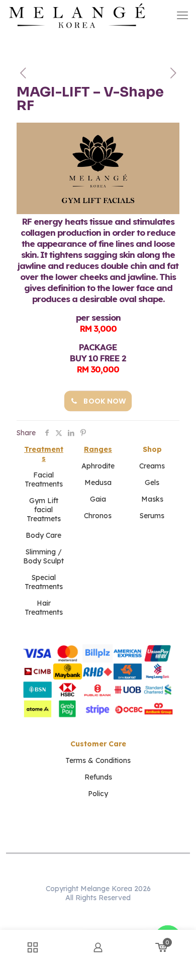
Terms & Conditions (98, 760)
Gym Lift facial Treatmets (44, 509)
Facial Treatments (44, 479)
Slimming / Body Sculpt (43, 556)
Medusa (98, 482)
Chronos (98, 515)
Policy (98, 793)
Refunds (98, 777)
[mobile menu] (182, 15)
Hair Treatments (44, 608)
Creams (152, 465)
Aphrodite (98, 465)
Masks (152, 499)
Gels (152, 482)
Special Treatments (44, 582)
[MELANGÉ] (77, 15)
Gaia (98, 499)
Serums (152, 515)
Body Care (43, 535)
